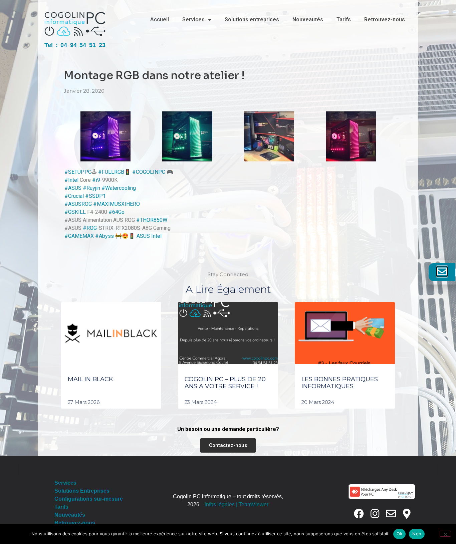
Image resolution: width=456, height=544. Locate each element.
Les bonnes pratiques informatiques (339, 383)
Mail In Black (90, 379)
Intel (156, 236)
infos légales (220, 504)
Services (193, 19)
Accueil (159, 19)
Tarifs (343, 19)
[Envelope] (391, 514)
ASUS (143, 236)
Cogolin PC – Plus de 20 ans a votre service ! (225, 383)
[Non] (445, 534)
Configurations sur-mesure (88, 499)
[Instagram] (375, 514)
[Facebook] (359, 514)
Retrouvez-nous (384, 19)
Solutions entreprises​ (252, 19)
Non (416, 533)
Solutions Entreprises (81, 491)
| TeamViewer (252, 504)
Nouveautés (307, 19)
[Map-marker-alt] (407, 514)
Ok (400, 533)
